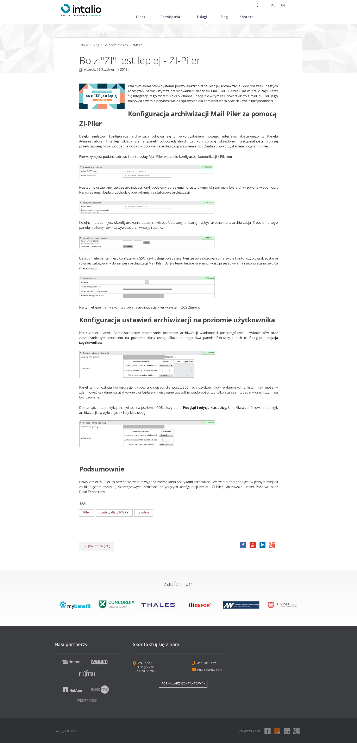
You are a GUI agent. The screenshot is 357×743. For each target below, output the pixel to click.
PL (273, 5)
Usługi (202, 16)
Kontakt (246, 16)
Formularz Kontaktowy (182, 683)
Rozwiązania (170, 16)
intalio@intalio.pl (209, 670)
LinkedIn (262, 545)
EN (282, 5)
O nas (140, 16)
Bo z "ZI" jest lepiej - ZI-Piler (123, 45)
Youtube (253, 545)
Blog (224, 16)
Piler (86, 512)
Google (272, 545)
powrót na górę (99, 546)
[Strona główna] (81, 15)
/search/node (258, 5)
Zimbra (143, 512)
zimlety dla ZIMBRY (114, 512)
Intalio (84, 45)
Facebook (243, 545)
